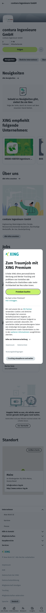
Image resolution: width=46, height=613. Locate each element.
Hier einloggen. (11, 301)
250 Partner (27, 309)
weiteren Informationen (20, 332)
